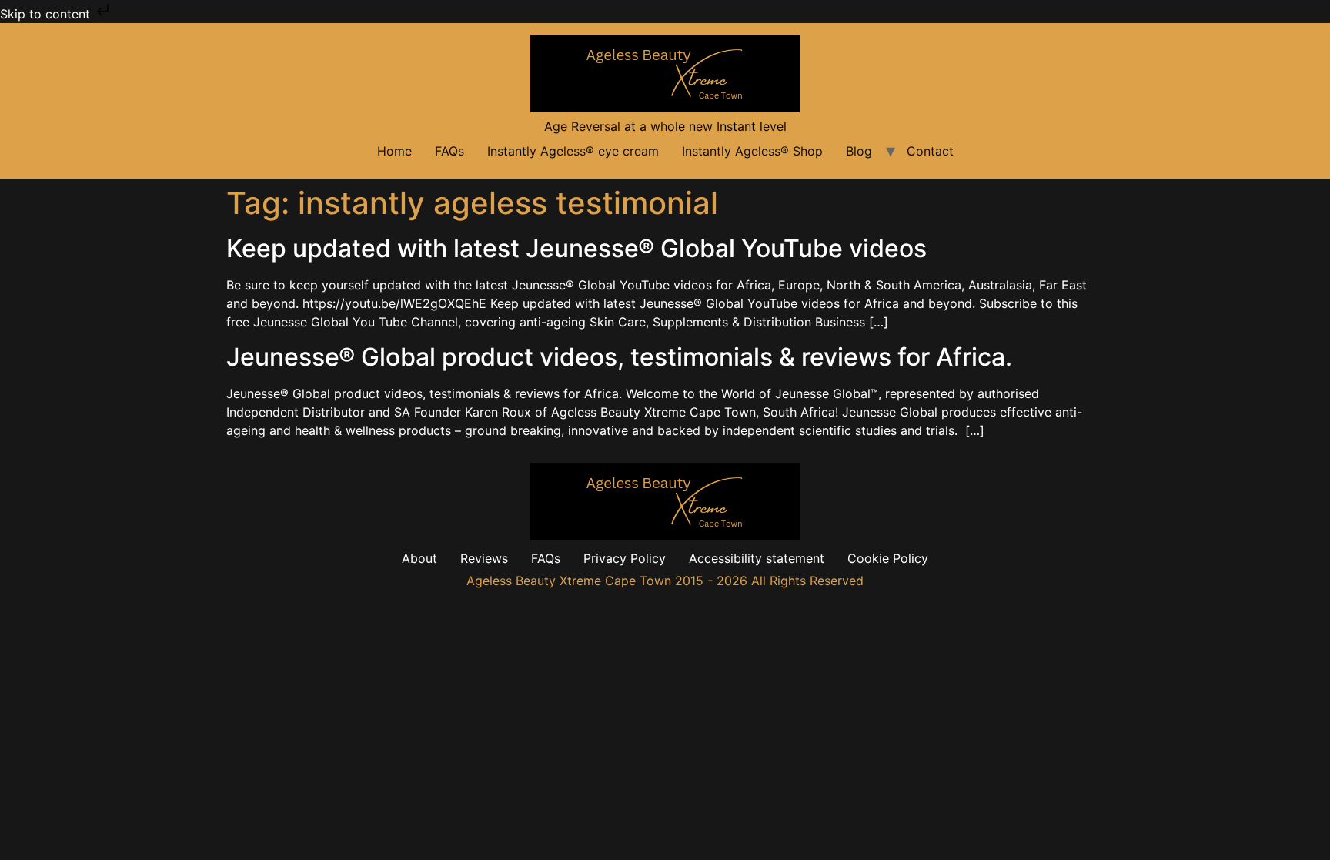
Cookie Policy (887, 558)
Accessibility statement (756, 558)
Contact (930, 151)
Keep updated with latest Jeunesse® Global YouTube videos (576, 248)
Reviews (484, 558)
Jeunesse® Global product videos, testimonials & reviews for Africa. (619, 357)
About (419, 558)
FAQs (449, 151)
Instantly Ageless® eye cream (573, 151)
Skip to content (47, 14)
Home (394, 151)
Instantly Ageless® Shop (752, 151)
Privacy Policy (624, 558)
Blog (859, 151)
